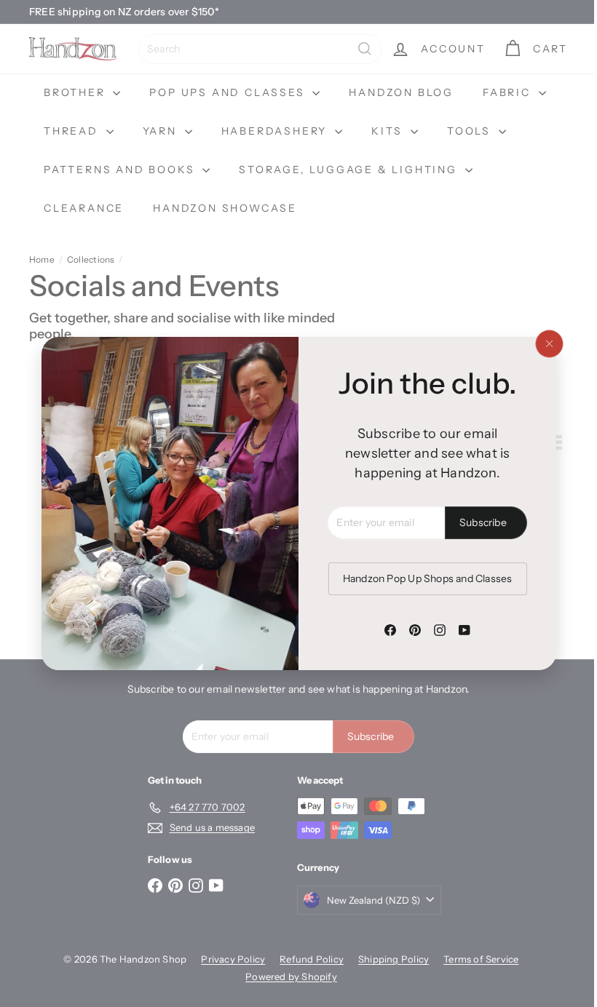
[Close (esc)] (543, 344)
